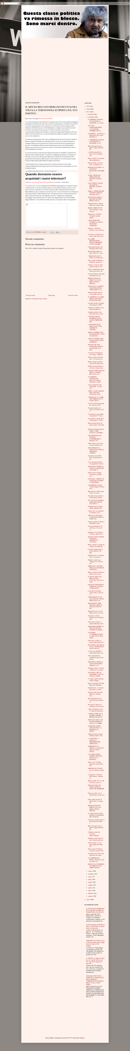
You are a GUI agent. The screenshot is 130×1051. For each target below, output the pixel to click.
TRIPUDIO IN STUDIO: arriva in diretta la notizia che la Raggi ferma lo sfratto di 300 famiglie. (95, 943)
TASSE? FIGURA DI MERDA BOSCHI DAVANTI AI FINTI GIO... (94, 177)
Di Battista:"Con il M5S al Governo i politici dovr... (96, 533)
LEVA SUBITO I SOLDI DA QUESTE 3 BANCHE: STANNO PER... (95, 185)
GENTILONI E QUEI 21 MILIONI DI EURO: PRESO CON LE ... (95, 199)
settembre (91, 874)
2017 (88, 112)
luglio (90, 879)
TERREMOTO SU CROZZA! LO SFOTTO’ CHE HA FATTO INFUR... (96, 748)
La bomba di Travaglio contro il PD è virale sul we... (95, 592)
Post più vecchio (73, 295)
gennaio (90, 896)
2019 (88, 106)
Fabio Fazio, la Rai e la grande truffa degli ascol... (96, 623)
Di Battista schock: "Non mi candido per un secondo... (96, 669)
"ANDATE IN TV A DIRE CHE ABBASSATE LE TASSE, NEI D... (96, 399)
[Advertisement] (42, 52)
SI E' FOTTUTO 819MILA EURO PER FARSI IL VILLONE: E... (96, 502)
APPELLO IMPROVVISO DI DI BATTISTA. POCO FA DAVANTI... (96, 334)
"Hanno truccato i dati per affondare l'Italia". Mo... (95, 735)
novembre (91, 117)
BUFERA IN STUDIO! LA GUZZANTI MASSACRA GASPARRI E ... (96, 169)
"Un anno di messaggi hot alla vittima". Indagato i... (96, 353)
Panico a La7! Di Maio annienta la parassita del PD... (95, 764)
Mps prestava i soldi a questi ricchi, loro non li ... (96, 492)
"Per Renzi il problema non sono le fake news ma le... (96, 235)
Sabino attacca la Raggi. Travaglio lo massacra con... (95, 474)
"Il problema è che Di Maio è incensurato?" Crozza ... (96, 415)
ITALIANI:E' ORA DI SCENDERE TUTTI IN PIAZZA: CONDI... (95, 674)
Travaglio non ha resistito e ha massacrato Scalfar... (95, 496)
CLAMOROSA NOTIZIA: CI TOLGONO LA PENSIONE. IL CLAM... (96, 121)
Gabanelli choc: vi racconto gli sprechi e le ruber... (96, 688)
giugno (90, 882)
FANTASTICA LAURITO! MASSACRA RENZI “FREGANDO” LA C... (96, 288)
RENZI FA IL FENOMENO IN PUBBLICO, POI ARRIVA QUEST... (96, 866)
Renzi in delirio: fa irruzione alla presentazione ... (96, 159)
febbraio (90, 893)
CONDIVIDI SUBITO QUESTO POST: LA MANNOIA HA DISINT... (95, 728)
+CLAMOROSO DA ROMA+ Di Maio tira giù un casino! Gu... (96, 859)
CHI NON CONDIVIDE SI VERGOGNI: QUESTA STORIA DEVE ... (96, 586)
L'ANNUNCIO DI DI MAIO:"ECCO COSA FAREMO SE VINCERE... (95, 327)
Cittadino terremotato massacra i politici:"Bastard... (94, 833)
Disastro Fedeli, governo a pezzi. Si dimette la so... (95, 163)
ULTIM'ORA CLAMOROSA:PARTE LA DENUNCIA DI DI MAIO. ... (95, 635)
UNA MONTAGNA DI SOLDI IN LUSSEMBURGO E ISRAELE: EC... (94, 438)
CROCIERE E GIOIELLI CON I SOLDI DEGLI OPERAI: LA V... (95, 663)
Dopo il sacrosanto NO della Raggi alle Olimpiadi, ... (96, 684)
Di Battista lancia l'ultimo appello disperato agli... (95, 507)
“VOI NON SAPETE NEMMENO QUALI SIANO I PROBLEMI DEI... (95, 319)
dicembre (91, 114)
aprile (90, 888)
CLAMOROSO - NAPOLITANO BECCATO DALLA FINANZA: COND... (95, 379)
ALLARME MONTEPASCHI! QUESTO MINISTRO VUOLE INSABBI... (95, 241)
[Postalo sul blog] (53, 232)
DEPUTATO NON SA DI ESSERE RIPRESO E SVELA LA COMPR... (95, 721)
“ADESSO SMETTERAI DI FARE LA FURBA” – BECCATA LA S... (96, 372)
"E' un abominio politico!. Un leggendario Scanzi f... (96, 463)
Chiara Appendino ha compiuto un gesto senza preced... (95, 657)
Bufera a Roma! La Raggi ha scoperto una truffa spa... (96, 545)
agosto (90, 877)
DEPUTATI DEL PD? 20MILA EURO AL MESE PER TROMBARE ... (96, 787)
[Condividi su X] (55, 232)
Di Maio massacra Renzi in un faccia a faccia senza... (96, 367)
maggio (90, 885)
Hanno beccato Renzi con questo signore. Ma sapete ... (96, 424)
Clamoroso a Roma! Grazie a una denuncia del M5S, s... (96, 821)
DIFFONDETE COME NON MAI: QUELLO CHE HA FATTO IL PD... (95, 605)
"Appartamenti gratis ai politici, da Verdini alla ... (96, 257)
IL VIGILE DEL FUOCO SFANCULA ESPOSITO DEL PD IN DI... (96, 815)
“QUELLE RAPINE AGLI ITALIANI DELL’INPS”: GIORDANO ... (96, 340)
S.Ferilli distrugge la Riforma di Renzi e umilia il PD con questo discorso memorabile (95, 926)
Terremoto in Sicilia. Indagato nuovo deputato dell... (96, 617)
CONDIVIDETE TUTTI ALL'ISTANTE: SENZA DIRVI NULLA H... (96, 599)
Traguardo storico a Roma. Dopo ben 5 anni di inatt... (96, 204)
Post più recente (30, 295)
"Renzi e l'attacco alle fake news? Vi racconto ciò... (95, 358)
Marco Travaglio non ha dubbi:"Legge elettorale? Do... (95, 147)
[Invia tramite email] (51, 232)
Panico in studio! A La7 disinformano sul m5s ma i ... (96, 795)
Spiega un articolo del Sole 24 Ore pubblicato (39, 182)
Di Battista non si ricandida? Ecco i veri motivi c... (96, 556)
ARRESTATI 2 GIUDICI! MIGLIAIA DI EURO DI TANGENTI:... (96, 567)
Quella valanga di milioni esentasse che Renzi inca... (96, 362)
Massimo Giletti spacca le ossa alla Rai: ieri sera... (95, 293)
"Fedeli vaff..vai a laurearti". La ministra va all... (96, 512)
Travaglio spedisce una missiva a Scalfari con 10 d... (96, 409)
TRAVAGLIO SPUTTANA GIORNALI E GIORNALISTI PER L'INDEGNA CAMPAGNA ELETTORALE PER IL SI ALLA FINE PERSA (95, 980)
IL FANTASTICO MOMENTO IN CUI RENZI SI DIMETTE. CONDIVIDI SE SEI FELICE (95, 910)
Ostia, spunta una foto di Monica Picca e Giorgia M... (95, 801)
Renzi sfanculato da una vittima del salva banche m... (95, 700)
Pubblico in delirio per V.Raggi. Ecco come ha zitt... (95, 561)
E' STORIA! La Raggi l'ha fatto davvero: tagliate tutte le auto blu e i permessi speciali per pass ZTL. (95, 960)
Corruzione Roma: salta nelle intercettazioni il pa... (96, 274)
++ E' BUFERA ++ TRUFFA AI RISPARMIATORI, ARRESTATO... (94, 740)
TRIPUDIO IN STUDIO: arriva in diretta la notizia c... (96, 770)
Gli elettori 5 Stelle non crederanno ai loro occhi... (96, 705)
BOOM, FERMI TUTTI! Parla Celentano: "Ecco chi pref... (95, 209)
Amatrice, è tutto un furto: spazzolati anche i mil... (95, 266)
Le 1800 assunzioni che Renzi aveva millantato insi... (95, 154)
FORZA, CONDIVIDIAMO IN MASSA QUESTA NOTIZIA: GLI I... (96, 193)
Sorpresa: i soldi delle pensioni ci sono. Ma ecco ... (96, 230)
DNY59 (69, 1038)
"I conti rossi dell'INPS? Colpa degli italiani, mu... (96, 652)
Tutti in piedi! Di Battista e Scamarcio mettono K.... (95, 261)
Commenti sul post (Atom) (39, 299)
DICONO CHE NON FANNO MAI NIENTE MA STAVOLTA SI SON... (95, 347)
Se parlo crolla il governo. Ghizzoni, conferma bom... (95, 694)
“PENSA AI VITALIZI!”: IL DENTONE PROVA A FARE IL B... (96, 517)
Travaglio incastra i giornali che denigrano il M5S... (96, 304)
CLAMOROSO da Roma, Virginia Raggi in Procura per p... (96, 487)
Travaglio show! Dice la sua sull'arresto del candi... (96, 854)
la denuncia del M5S (46, 118)
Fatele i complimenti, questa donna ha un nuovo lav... (96, 270)
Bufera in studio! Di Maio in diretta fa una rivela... (96, 573)
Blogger (82, 1038)
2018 (88, 109)
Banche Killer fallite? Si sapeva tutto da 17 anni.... (96, 252)
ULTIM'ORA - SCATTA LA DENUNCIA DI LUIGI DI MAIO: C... (96, 135)
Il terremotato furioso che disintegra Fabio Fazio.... (96, 248)
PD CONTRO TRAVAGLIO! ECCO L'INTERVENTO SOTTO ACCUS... (96, 646)
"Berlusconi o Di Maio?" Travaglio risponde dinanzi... (95, 216)
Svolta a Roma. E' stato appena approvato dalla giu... (95, 844)
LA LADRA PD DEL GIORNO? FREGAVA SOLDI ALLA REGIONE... (95, 756)
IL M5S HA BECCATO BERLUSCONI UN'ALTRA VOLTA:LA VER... (96, 579)
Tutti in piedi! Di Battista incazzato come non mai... (96, 850)
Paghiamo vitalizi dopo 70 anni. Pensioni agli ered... (96, 839)
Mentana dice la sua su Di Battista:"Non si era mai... (96, 612)
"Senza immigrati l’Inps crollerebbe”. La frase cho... (95, 386)
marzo (90, 890)
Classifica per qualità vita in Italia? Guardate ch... (96, 308)
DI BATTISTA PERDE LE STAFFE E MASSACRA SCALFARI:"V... (96, 468)
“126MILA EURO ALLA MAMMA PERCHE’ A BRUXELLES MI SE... (95, 715)
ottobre (90, 871)
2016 (88, 899)
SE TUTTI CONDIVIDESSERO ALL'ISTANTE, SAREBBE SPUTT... (95, 128)
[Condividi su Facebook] (57, 232)
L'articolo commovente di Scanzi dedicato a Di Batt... (95, 551)
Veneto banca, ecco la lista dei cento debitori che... (95, 444)
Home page (51, 295)
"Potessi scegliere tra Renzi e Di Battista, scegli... (96, 522)
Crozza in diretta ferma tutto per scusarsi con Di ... (96, 404)
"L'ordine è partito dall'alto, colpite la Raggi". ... (96, 679)
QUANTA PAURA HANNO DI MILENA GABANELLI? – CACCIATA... (96, 539)
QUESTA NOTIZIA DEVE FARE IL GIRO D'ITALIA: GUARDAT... (96, 431)
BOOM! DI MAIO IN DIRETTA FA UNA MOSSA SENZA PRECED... (94, 280)
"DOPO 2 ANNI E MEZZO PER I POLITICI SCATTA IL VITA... (96, 392)
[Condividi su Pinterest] (59, 232)
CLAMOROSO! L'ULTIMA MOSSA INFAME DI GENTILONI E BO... (96, 298)
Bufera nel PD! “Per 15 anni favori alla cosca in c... (96, 781)
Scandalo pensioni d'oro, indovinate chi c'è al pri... (96, 313)
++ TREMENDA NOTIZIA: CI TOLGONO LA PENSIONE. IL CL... (96, 141)
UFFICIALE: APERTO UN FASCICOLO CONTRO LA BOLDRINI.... (96, 480)
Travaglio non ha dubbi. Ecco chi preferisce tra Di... (95, 457)
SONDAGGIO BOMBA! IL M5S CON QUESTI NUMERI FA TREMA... (96, 628)
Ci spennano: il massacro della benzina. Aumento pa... (95, 776)
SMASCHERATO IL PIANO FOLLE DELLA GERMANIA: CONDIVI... (96, 450)
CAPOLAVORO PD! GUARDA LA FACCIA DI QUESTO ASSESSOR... (95, 222)
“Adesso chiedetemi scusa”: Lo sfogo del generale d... (96, 710)
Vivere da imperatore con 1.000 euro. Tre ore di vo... (95, 528)
